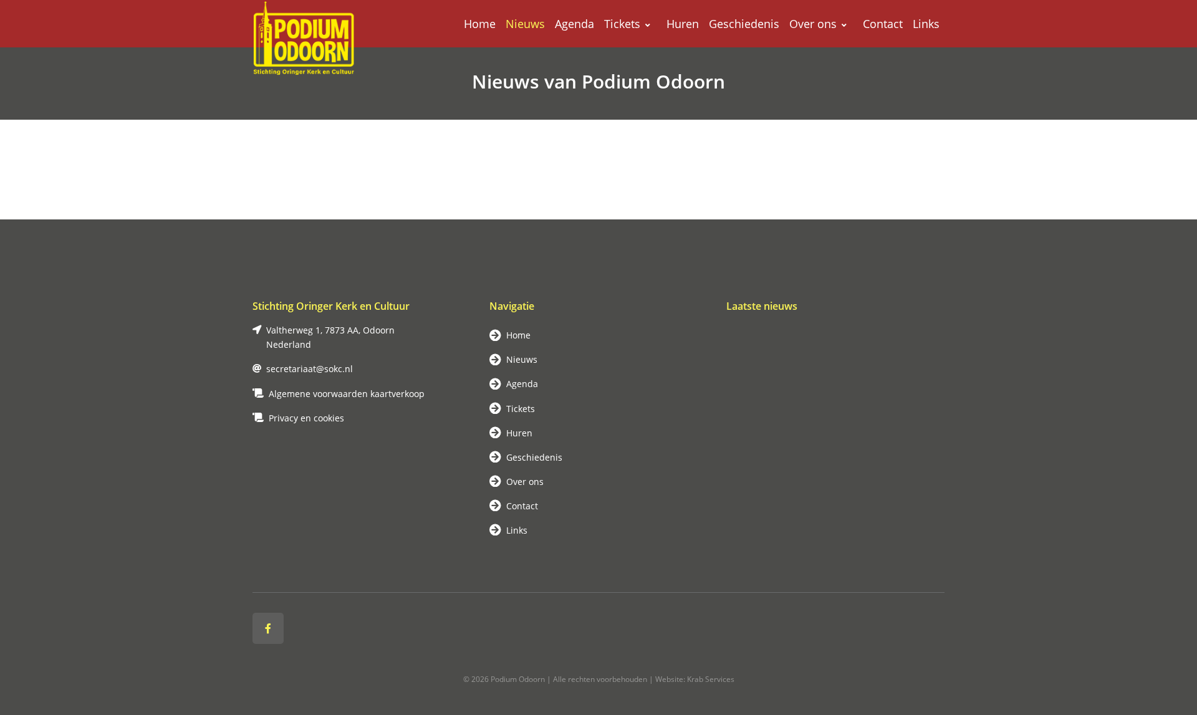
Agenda (574, 23)
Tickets (622, 23)
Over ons (813, 23)
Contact (883, 23)
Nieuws (525, 23)
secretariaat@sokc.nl (309, 369)
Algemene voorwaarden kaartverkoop (347, 394)
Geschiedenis (744, 23)
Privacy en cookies (306, 418)
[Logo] (304, 24)
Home (480, 23)
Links (926, 23)
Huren (682, 23)
